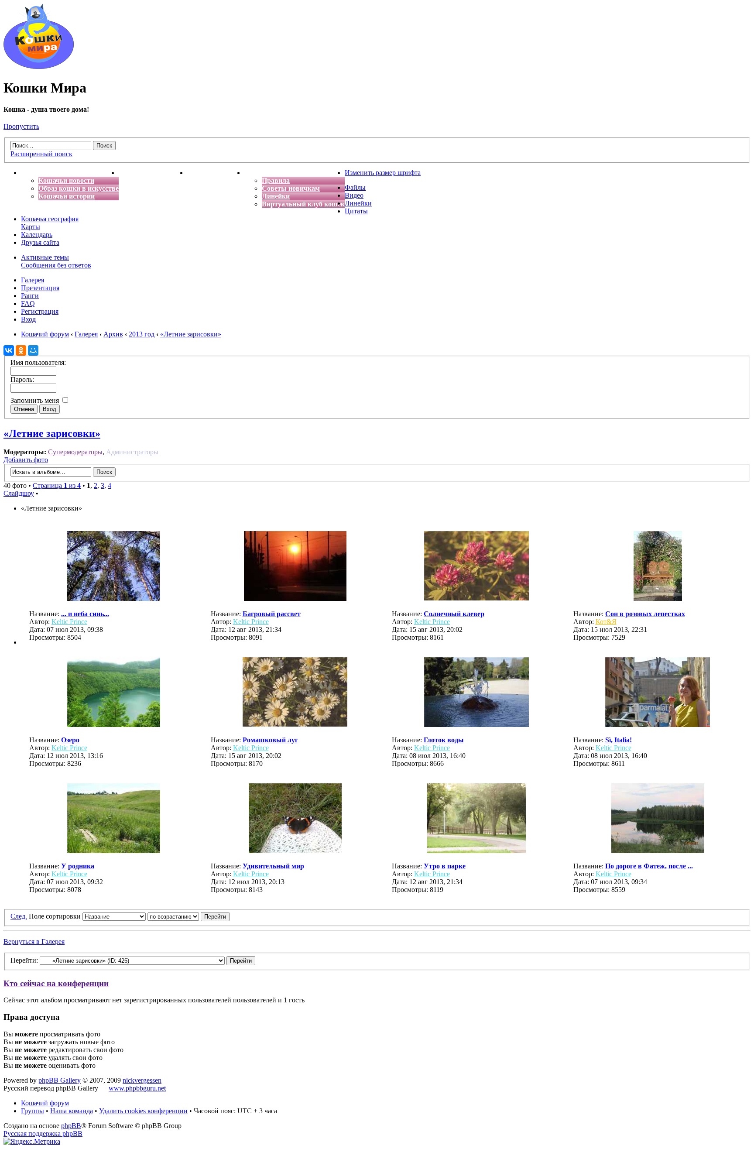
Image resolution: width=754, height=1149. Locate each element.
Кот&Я (606, 621)
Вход (28, 319)
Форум (255, 172)
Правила (276, 180)
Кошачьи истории (66, 196)
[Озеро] (113, 724)
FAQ (28, 303)
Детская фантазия (215, 172)
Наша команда (71, 1111)
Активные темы (45, 257)
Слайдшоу (18, 493)
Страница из (57, 485)
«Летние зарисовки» (51, 433)
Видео (354, 195)
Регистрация (39, 311)
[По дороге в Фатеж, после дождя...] (657, 850)
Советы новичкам (291, 188)
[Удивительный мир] (295, 850)
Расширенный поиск (41, 154)
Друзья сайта (40, 242)
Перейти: (24, 960)
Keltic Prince (69, 621)
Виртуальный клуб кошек (303, 204)
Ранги (30, 295)
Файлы (355, 187)
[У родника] (113, 850)
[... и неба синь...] (113, 598)
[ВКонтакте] (8, 350)
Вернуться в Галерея (34, 941)
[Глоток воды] (476, 724)
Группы (32, 1111)
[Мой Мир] (33, 350)
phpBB (71, 1125)
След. (18, 916)
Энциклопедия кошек (153, 172)
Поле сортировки (55, 916)
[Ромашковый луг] (295, 724)
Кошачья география (50, 219)
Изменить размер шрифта (383, 172)
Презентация (40, 288)
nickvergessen (142, 1080)
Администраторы (132, 452)
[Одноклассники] (21, 350)
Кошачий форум (45, 1103)
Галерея (32, 280)
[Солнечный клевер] (476, 598)
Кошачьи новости (66, 180)
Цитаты (356, 211)
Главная (34, 172)
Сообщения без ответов (56, 265)
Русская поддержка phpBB (42, 1133)
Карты (30, 226)
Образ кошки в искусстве (78, 188)
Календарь (36, 234)
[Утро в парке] (476, 850)
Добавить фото (25, 459)
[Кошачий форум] (38, 66)
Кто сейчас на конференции (56, 983)
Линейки (276, 196)
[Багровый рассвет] (295, 598)
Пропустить (21, 126)
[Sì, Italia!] (657, 724)
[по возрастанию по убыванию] (188, 916)
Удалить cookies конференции (143, 1111)
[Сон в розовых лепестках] (658, 598)
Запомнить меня (35, 400)
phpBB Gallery (59, 1080)
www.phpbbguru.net (137, 1088)
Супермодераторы (75, 452)
